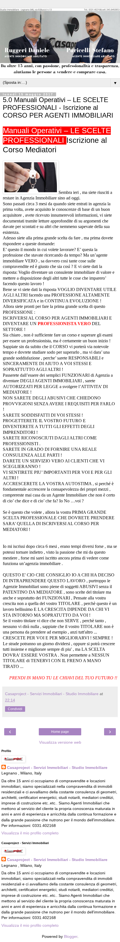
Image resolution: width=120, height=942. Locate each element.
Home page (60, 732)
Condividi (15, 709)
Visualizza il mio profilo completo (30, 833)
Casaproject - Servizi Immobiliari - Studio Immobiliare (57, 767)
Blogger (70, 936)
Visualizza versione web (60, 742)
